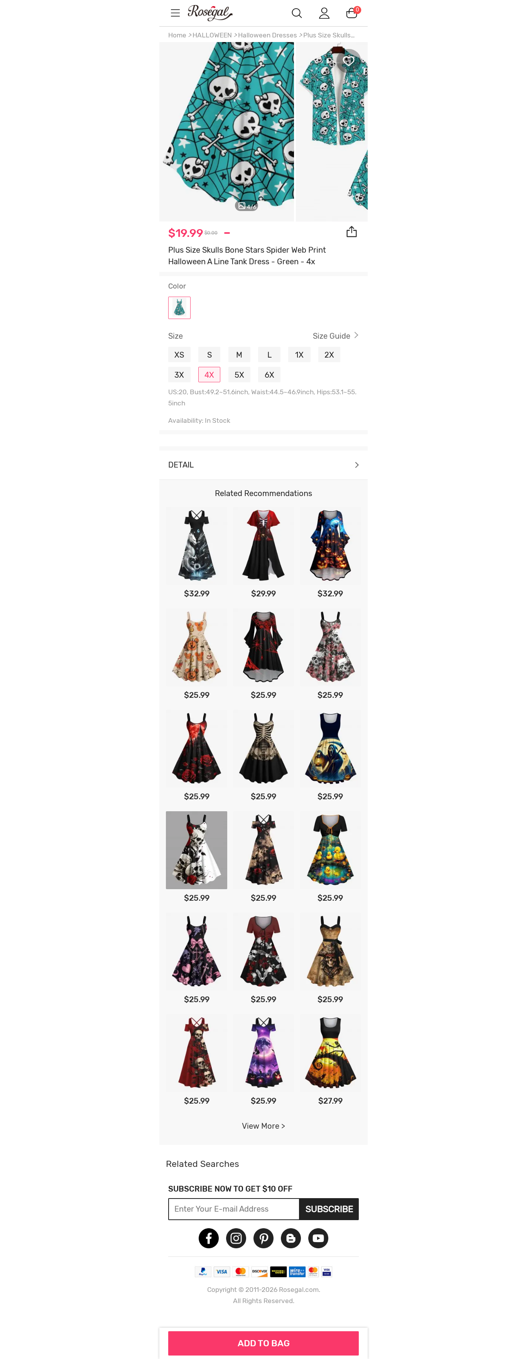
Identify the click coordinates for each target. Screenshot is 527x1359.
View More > (263, 1126)
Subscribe (329, 1209)
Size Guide (331, 336)
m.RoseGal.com (217, 13)
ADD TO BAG (264, 1343)
